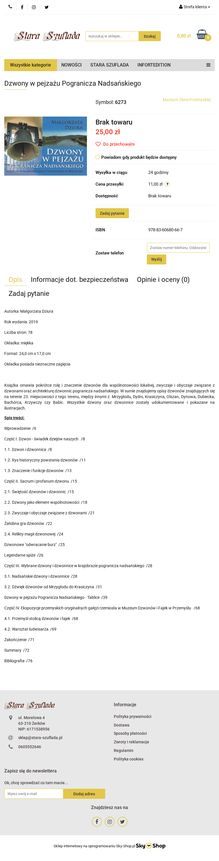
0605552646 (29, 746)
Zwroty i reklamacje (131, 742)
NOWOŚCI (71, 65)
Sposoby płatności (130, 733)
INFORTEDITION (154, 65)
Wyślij (156, 259)
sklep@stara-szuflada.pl (40, 737)
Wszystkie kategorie (30, 65)
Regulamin (123, 750)
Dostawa (121, 725)
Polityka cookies (128, 759)
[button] (125, 705)
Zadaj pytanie (112, 213)
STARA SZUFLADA (109, 65)
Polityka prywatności (132, 716)
